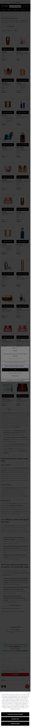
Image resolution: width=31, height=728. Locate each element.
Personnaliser (15, 723)
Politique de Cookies (15, 709)
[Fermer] (29, 693)
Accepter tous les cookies (15, 714)
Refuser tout (15, 719)
